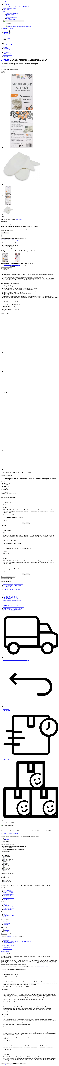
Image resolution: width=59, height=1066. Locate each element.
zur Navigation (6, 1)
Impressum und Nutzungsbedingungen (12, 938)
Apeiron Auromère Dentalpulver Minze (12, 600)
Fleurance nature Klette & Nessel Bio (11, 597)
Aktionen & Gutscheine (8, 898)
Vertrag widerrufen (5, 951)
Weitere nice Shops (7, 949)
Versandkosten (9, 15)
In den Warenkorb (4, 232)
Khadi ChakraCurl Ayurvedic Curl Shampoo (13, 607)
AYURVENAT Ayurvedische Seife (11, 598)
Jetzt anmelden (6, 33)
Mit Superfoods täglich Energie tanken (12, 585)
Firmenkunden (6, 896)
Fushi (4, 595)
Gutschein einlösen (7, 909)
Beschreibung (5, 269)
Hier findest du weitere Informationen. (9, 833)
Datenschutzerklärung (43, 966)
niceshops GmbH (11, 936)
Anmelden (5, 904)
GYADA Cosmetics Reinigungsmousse (12, 609)
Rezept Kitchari (7, 588)
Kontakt (8, 18)
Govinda (5, 59)
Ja (22, 523)
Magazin (5, 914)
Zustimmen (3, 969)
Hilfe (4, 11)
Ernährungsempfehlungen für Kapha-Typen (13, 589)
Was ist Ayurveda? (7, 586)
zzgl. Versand (19, 219)
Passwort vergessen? (8, 906)
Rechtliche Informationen (7, 310)
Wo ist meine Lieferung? (9, 908)
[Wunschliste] (4, 40)
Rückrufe (5, 917)
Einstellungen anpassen (20, 969)
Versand (6, 9)
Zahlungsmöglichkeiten (11, 17)
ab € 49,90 (16, 6)
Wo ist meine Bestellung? (12, 13)
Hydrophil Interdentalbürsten (10, 596)
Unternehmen (6, 947)
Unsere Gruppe (6, 923)
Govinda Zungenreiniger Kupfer (12, 265)
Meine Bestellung (7, 890)
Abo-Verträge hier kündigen (9, 945)
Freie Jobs (5, 924)
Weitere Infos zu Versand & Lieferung (9, 240)
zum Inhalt (5, 3)
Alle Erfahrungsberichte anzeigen (8, 497)
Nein (27, 523)
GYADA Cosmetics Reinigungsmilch (12, 605)
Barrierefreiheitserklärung (9, 942)
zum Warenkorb (7, 4)
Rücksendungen (10, 14)
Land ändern (10, 933)
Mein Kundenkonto (7, 895)
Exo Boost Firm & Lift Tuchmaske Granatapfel (14, 611)
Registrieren (6, 905)
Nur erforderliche (10, 969)
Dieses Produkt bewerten (6, 475)
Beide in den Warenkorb (6, 268)
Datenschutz (6, 940)
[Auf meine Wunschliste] (1, 234)
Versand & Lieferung (8, 891)
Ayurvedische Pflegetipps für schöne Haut (13, 584)
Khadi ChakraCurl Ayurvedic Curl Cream (12, 608)
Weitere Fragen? (7, 899)
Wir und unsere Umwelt (8, 915)
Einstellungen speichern (6, 1063)
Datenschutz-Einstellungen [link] (9, 944)
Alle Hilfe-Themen (10, 19)
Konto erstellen (6, 38)
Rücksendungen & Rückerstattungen (11, 892)
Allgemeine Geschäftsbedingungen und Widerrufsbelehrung (17, 941)
